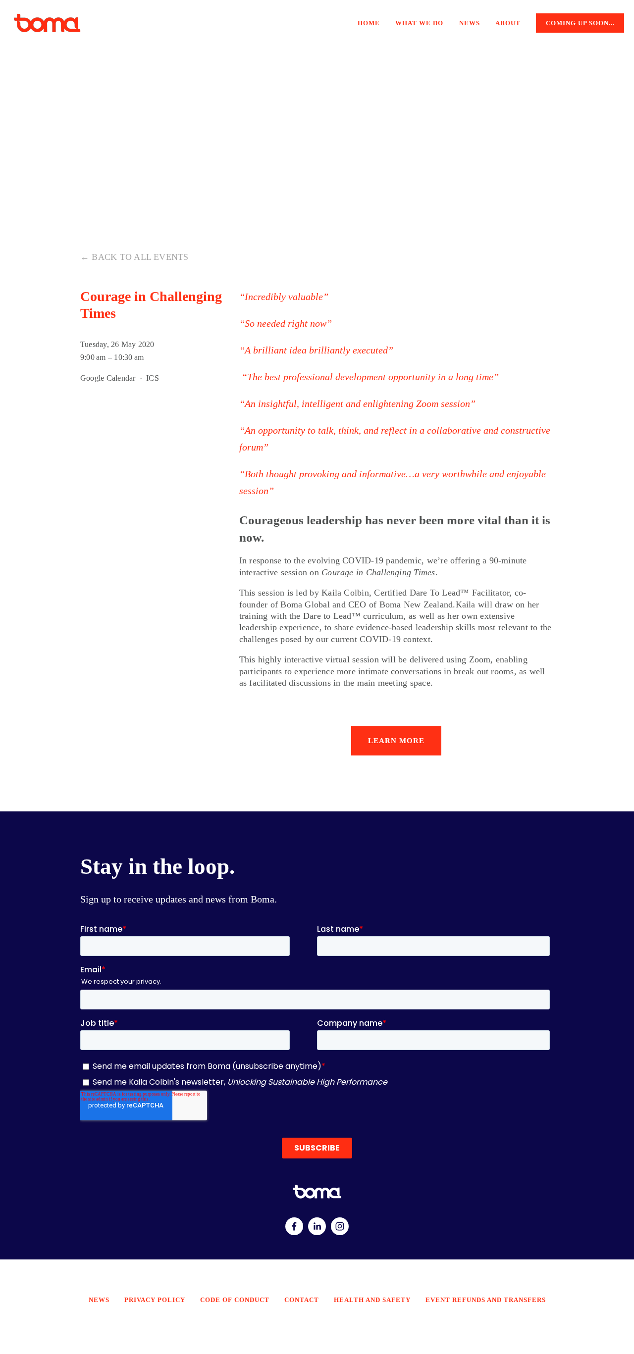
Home (369, 23)
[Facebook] (294, 1226)
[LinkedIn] (317, 1226)
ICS (152, 378)
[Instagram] (340, 1226)
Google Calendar (107, 378)
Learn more (396, 741)
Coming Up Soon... (580, 23)
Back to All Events (140, 257)
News (469, 23)
